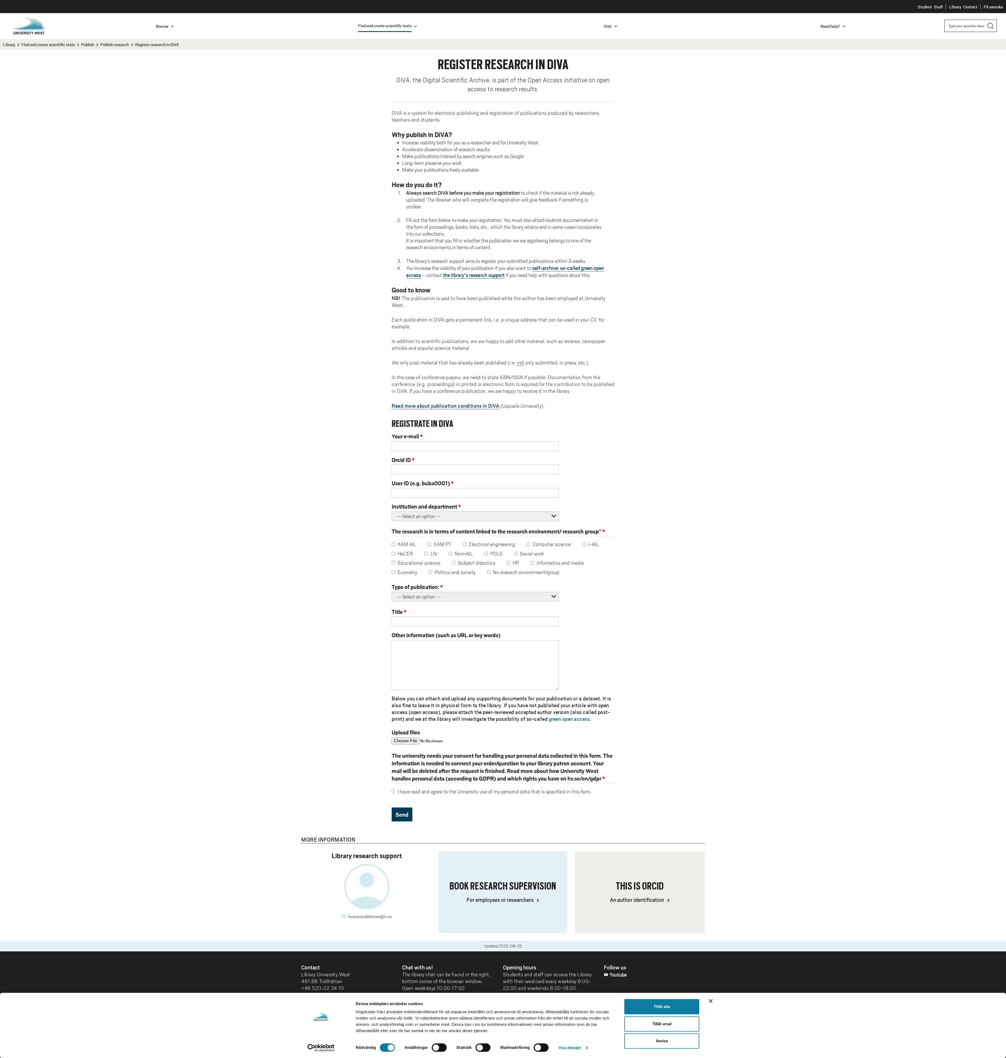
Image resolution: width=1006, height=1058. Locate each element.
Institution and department (424, 506)
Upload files (406, 732)
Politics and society (454, 572)
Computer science (551, 544)
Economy (406, 572)
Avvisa (662, 1041)
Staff (938, 6)
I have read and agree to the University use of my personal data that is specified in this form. (494, 791)
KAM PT (442, 544)
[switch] (439, 1047)
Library (955, 6)
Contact (970, 6)
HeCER (404, 554)
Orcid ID (401, 459)
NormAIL (463, 554)
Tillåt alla (662, 1006)
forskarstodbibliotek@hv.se (370, 916)
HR (515, 563)
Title (397, 611)
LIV (433, 554)
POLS (495, 554)
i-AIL (593, 544)
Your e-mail (405, 436)
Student (925, 6)
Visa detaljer (570, 1047)
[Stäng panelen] (711, 1001)
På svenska (993, 6)
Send (402, 814)
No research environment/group (526, 572)
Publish (87, 44)
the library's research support (474, 274)
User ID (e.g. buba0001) (421, 483)
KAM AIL (406, 544)
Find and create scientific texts (48, 44)
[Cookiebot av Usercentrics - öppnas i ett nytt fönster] (321, 1048)
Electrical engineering (491, 544)
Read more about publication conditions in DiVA (445, 405)
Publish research (114, 44)
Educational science (418, 563)
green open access (569, 718)
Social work (531, 554)
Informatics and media (559, 563)
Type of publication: (415, 587)
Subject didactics (476, 563)
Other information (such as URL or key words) (446, 635)
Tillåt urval (661, 1024)
